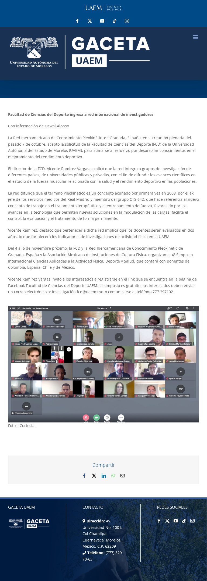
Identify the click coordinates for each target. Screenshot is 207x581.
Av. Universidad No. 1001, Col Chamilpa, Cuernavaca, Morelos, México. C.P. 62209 (102, 533)
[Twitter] (167, 521)
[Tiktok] (184, 521)
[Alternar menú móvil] (196, 37)
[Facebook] (159, 521)
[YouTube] (176, 521)
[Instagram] (192, 521)
